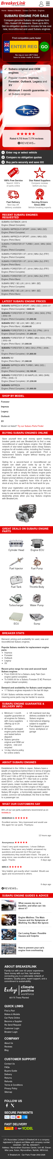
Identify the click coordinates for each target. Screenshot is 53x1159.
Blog (6, 1050)
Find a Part (9, 1010)
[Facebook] (7, 1106)
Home (3, 10)
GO (44, 46)
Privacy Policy (10, 1088)
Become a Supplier (13, 1021)
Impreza (5, 406)
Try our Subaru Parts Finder (31, 425)
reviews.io (6, 812)
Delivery (8, 1074)
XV (2, 421)
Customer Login (11, 1028)
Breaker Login (11, 1031)
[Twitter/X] (12, 1106)
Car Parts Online (12, 1017)
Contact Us (9, 1063)
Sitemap (8, 1091)
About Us (8, 1043)
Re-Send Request (12, 1024)
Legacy (4, 411)
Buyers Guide (10, 1070)
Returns (8, 1077)
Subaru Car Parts (29, 10)
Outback (5, 416)
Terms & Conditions (13, 1084)
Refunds (8, 1081)
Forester (5, 401)
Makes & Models (14, 10)
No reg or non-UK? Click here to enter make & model (27, 56)
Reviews (8, 1046)
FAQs (7, 1067)
